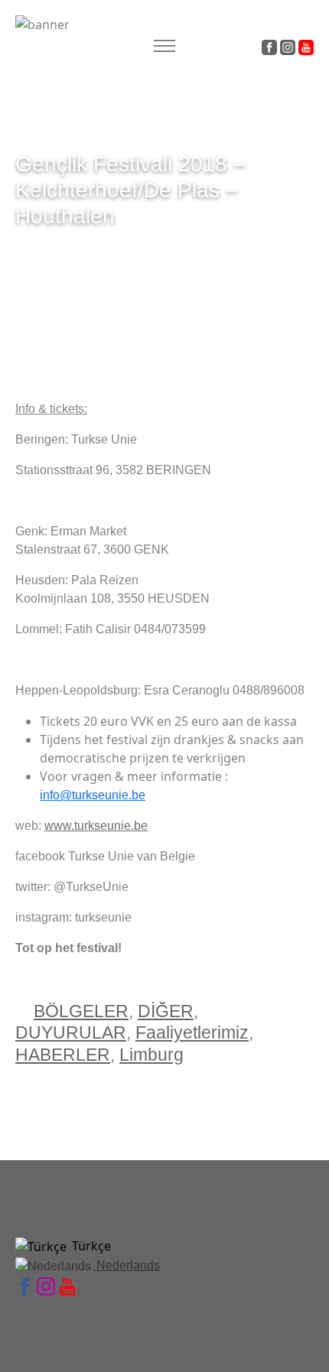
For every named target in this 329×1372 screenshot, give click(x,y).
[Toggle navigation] (164, 46)
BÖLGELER (81, 1011)
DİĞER (166, 1011)
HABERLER (62, 1055)
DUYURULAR (70, 1032)
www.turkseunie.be (96, 825)
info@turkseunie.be (92, 794)
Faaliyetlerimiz (192, 1032)
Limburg (151, 1055)
